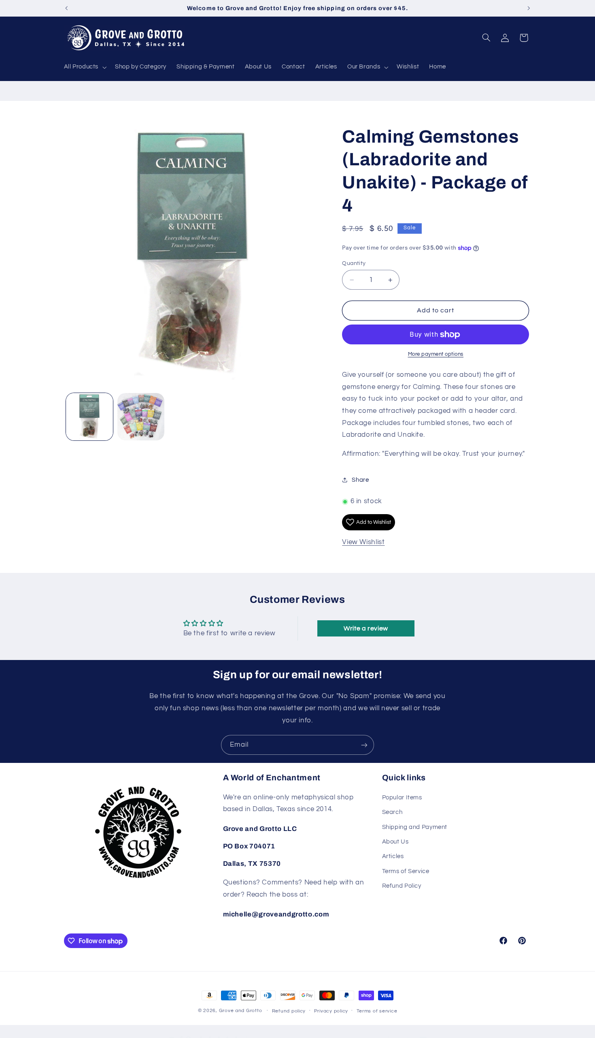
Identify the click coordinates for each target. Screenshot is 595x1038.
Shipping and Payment (415, 827)
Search (392, 812)
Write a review (366, 628)
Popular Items (402, 798)
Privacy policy (331, 1011)
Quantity (354, 263)
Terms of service (377, 1011)
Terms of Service (405, 871)
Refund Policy (401, 886)
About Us (395, 842)
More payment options (436, 354)
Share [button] (360, 480)
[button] (84, 67)
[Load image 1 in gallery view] (89, 416)
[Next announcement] (529, 8)
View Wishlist (363, 542)
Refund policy (289, 1011)
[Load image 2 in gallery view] (141, 416)
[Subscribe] (364, 745)
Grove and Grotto (240, 1010)
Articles (393, 856)
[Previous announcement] (66, 8)
